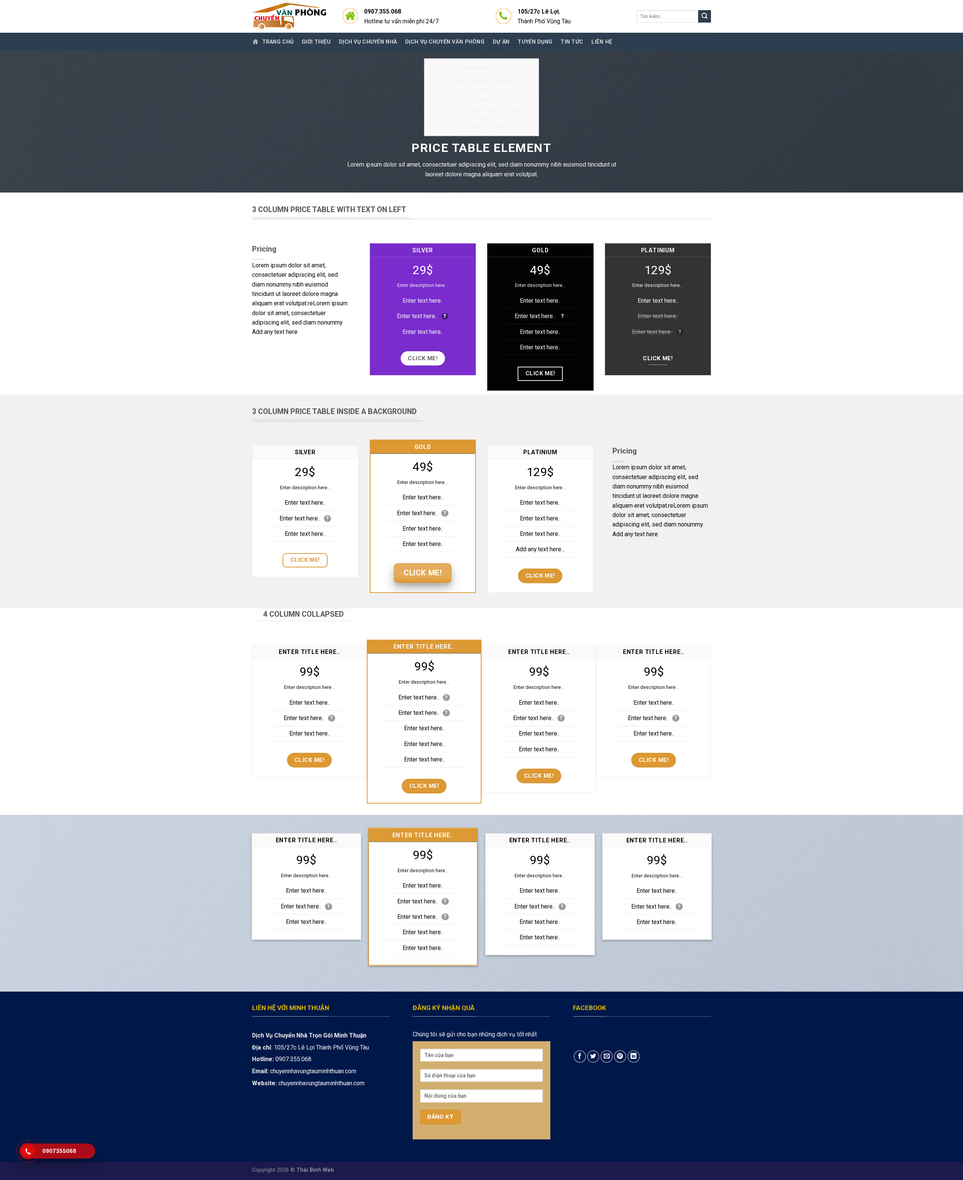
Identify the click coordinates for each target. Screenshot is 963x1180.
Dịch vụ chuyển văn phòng (445, 42)
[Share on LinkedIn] (633, 1056)
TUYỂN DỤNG (535, 42)
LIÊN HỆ (601, 42)
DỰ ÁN (501, 42)
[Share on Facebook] (580, 1056)
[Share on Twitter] (593, 1056)
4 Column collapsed (481, 127)
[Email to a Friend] (606, 1056)
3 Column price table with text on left (481, 90)
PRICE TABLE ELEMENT (481, 81)
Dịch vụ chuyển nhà (368, 42)
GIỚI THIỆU (316, 42)
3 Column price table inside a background (481, 109)
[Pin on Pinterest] (620, 1056)
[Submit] (704, 16)
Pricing (481, 100)
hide (495, 67)
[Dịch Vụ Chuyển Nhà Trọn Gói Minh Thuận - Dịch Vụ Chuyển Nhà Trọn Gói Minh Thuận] (289, 16)
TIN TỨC (571, 42)
